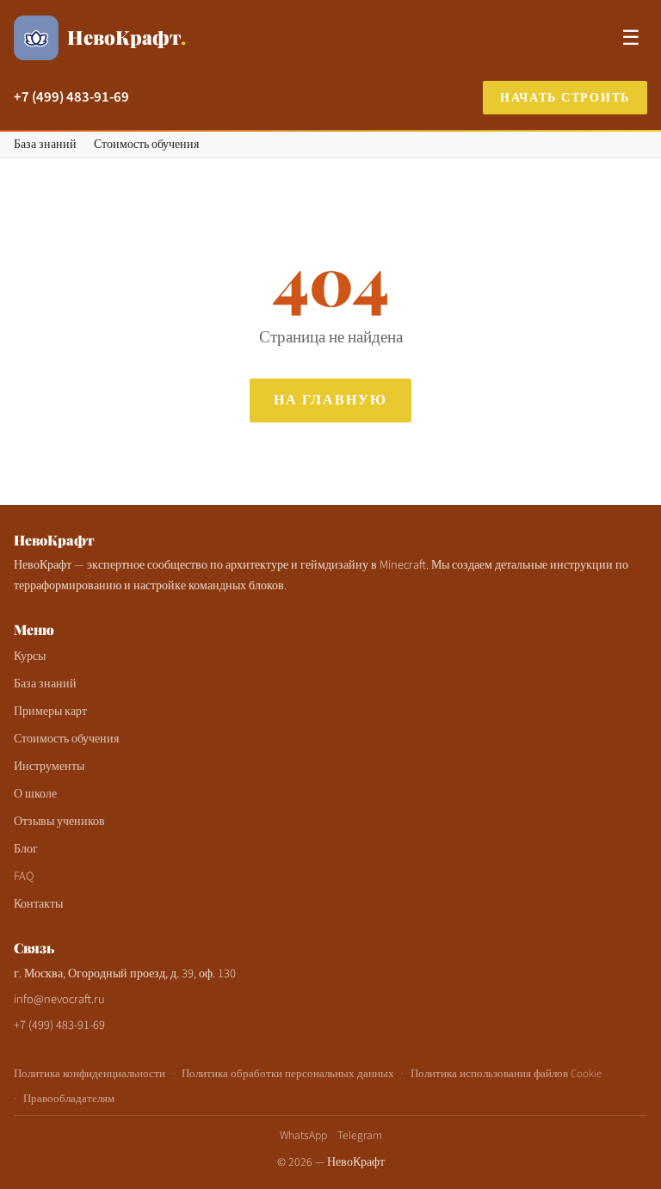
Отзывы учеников (59, 821)
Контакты (38, 904)
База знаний (45, 144)
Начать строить (565, 98)
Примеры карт (50, 711)
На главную (330, 400)
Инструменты (49, 766)
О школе (35, 794)
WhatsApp (303, 1135)
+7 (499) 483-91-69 (71, 97)
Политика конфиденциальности (89, 1073)
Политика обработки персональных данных (288, 1073)
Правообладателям (68, 1098)
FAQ (24, 876)
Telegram (359, 1135)
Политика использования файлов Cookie (506, 1073)
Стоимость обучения (146, 144)
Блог (26, 849)
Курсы (30, 656)
